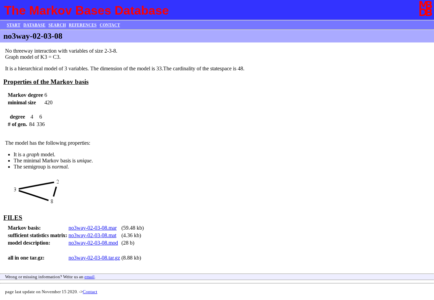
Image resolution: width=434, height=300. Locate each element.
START (13, 25)
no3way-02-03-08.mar (92, 228)
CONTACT (110, 25)
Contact (90, 291)
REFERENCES (83, 25)
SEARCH (57, 25)
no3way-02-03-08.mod (93, 243)
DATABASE (34, 25)
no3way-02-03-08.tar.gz (94, 258)
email (89, 276)
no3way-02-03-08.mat (92, 235)
